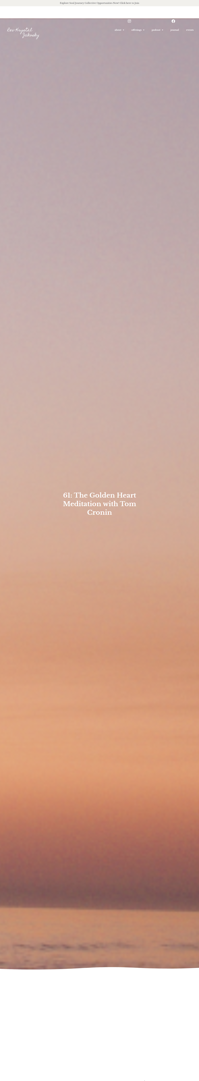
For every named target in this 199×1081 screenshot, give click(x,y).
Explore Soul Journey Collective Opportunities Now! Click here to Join (99, 3)
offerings (136, 30)
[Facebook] (173, 21)
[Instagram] (129, 21)
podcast (156, 30)
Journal (174, 30)
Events (190, 30)
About (118, 30)
